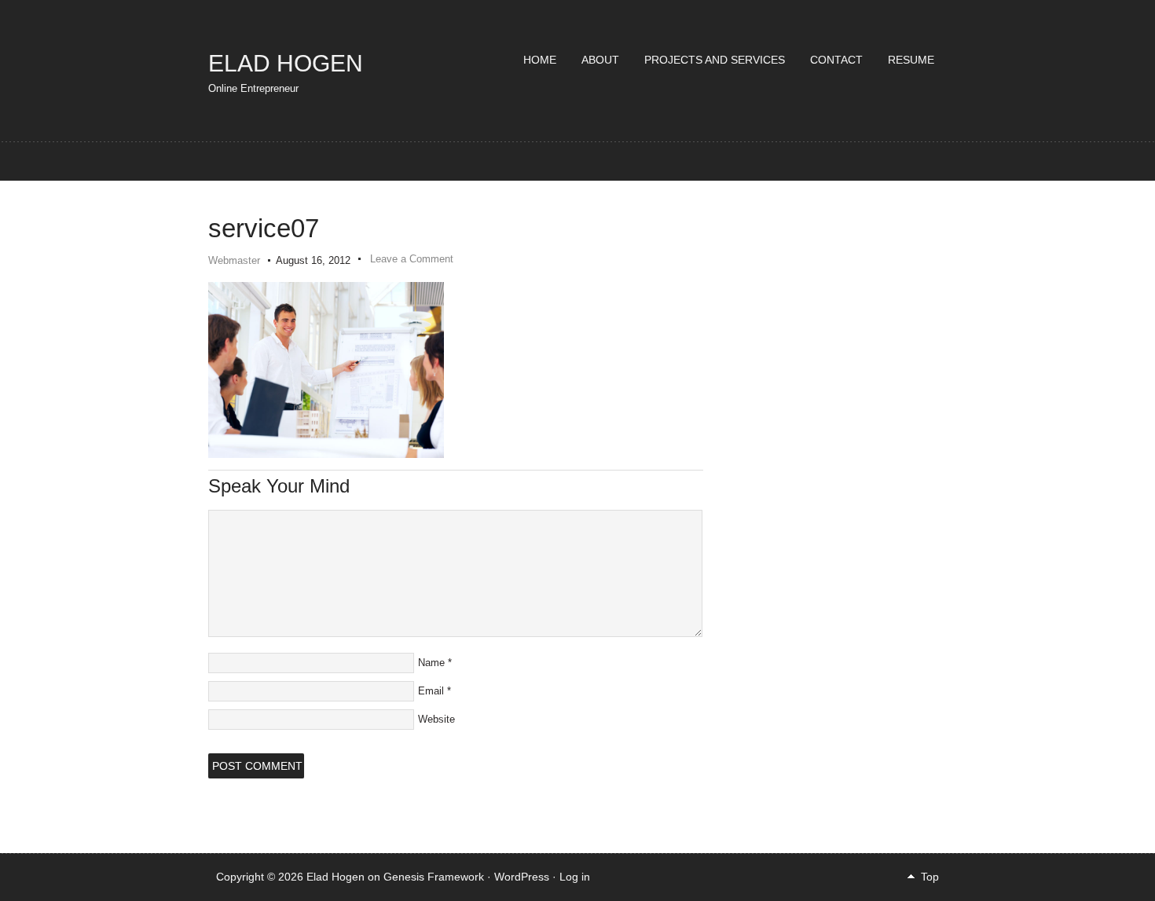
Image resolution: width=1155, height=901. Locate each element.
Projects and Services (714, 59)
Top (930, 876)
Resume (911, 59)
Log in (574, 876)
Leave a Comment (411, 259)
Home (539, 59)
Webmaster (234, 260)
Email (431, 691)
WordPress (521, 876)
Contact (836, 59)
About (600, 59)
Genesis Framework (433, 876)
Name (431, 662)
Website (436, 719)
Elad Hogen (285, 63)
